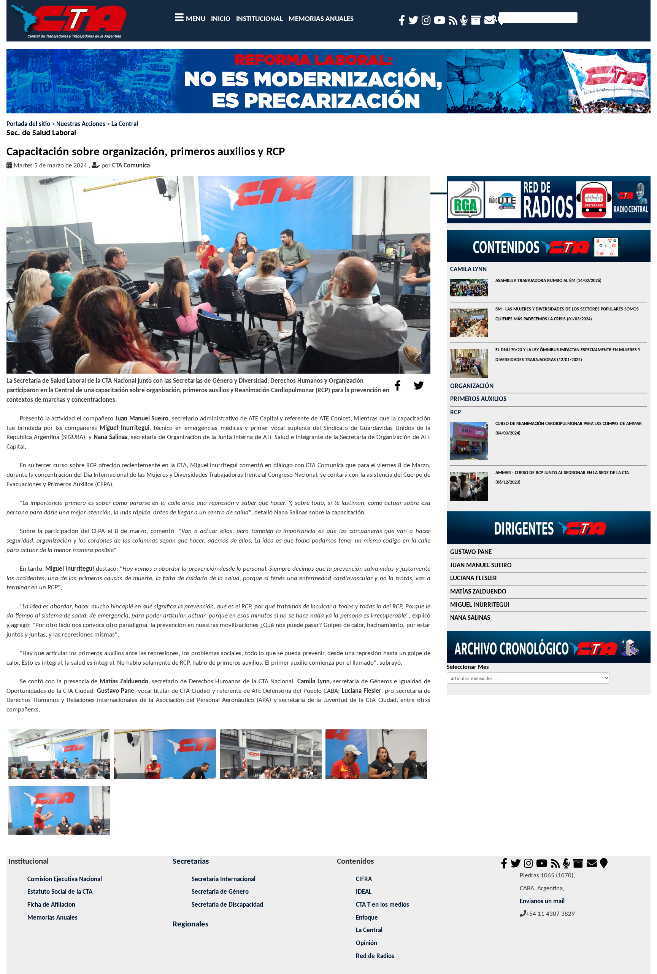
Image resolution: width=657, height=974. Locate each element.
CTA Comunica (131, 165)
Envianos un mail (542, 901)
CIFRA (364, 879)
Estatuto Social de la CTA (59, 892)
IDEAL (363, 892)
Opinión (366, 943)
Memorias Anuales (52, 918)
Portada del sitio (28, 124)
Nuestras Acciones (80, 124)
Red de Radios (375, 956)
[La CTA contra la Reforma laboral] (328, 84)
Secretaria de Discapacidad (227, 905)
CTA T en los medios (382, 905)
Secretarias (191, 862)
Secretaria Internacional (224, 879)
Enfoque (367, 918)
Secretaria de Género (220, 892)
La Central (124, 124)
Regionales (190, 924)
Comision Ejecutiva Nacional (64, 879)
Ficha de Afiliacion (51, 905)
